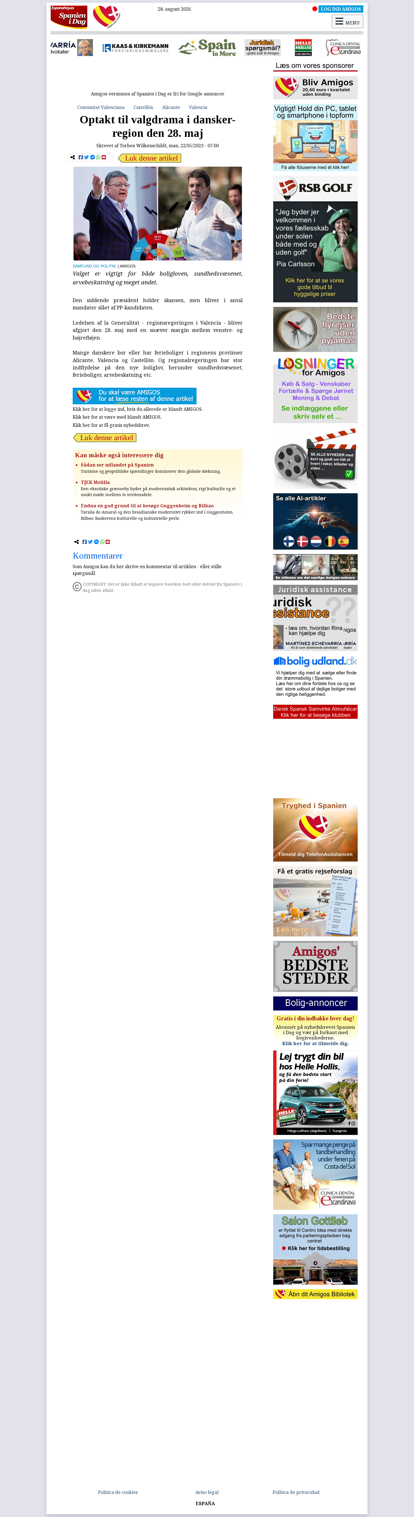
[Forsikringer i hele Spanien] (80, 47)
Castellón (143, 107)
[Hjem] (69, 17)
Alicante (171, 107)
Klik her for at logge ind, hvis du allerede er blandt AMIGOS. (138, 409)
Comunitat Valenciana (100, 107)
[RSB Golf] (340, 47)
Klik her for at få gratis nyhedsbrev (111, 425)
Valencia (198, 107)
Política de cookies (118, 1492)
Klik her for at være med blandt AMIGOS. (117, 417)
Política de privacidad (296, 1492)
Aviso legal (207, 1492)
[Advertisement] (158, 75)
